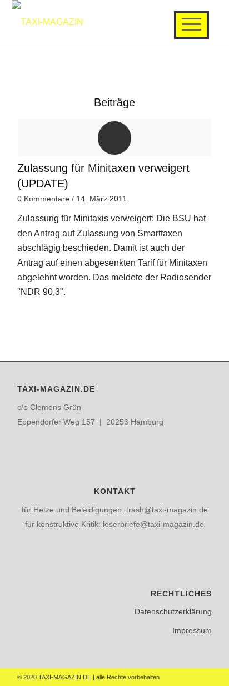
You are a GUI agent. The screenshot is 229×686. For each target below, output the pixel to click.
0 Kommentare (43, 198)
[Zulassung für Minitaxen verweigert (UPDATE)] (114, 137)
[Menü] (191, 25)
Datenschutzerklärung (173, 611)
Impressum (192, 630)
